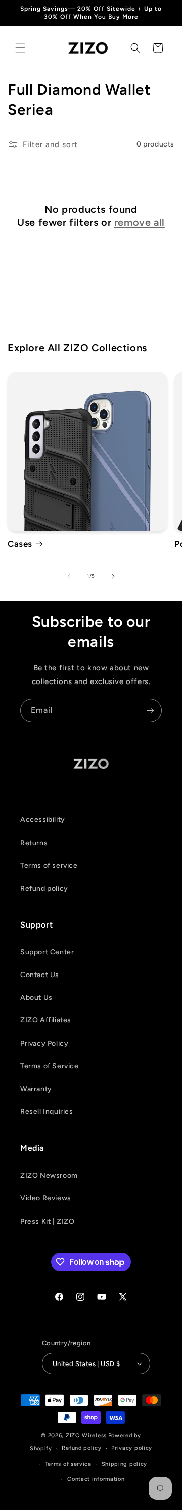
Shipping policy (125, 1463)
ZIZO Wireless (86, 1435)
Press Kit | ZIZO (47, 1221)
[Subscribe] (150, 710)
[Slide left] (69, 576)
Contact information (95, 1479)
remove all (139, 222)
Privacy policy (131, 1448)
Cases (20, 544)
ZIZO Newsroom (49, 1175)
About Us (36, 997)
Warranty (36, 1089)
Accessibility (42, 819)
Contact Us (39, 974)
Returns (34, 843)
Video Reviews (45, 1198)
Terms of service (49, 865)
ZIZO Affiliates (45, 1020)
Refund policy (44, 888)
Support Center (47, 952)
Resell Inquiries (46, 1111)
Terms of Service (49, 1066)
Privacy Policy (44, 1043)
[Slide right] (113, 576)
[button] (20, 48)
